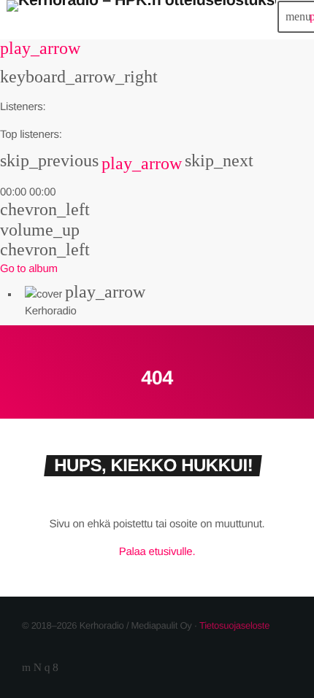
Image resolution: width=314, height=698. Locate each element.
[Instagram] (47, 667)
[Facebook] (55, 667)
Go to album (29, 269)
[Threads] (38, 667)
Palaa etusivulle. (157, 552)
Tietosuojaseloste (234, 625)
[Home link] (141, 17)
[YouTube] (26, 667)
